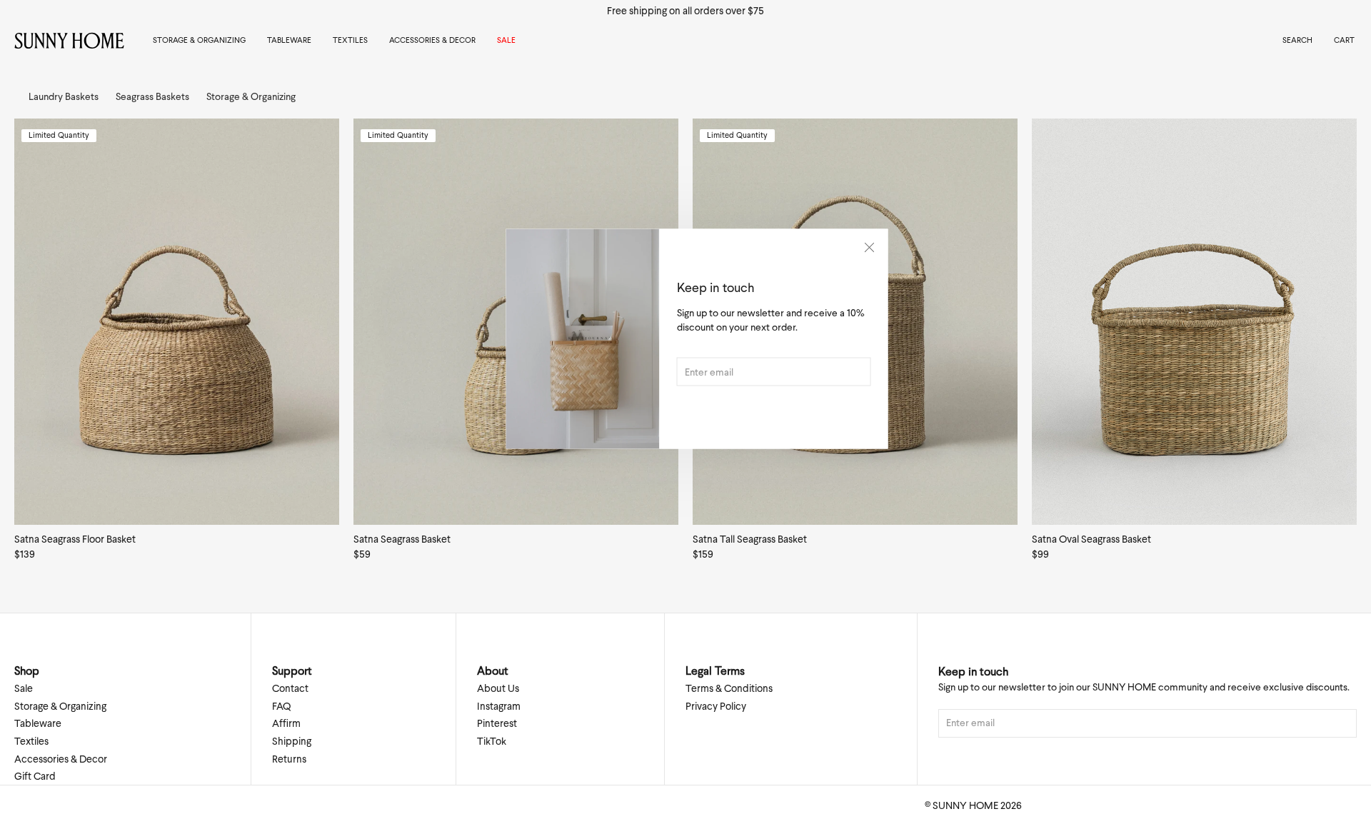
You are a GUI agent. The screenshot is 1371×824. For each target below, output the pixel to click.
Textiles (350, 40)
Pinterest (497, 723)
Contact (290, 688)
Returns (289, 759)
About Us (498, 688)
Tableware (289, 40)
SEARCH (1297, 40)
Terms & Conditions (729, 688)
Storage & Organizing (199, 40)
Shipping (291, 741)
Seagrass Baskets (152, 97)
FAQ (281, 706)
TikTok (491, 741)
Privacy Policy (716, 706)
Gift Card (35, 776)
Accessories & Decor (432, 40)
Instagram (499, 706)
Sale (506, 40)
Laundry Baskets (64, 97)
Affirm (286, 723)
